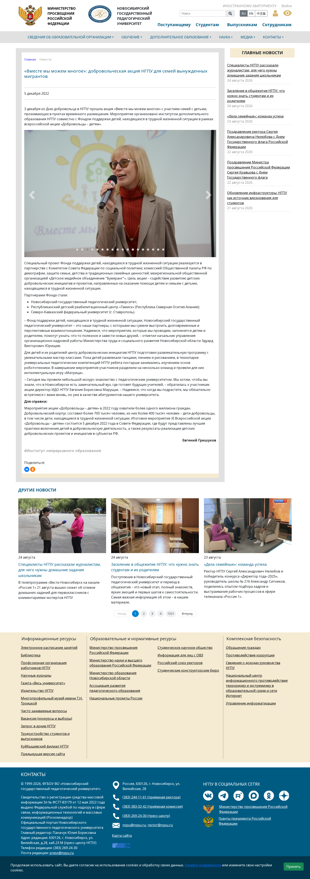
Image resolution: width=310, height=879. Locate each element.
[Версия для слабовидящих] (287, 12)
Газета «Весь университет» (43, 683)
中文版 (261, 13)
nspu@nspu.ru (134, 825)
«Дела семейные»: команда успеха (255, 116)
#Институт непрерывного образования (63, 450)
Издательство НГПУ (37, 690)
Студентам (207, 24)
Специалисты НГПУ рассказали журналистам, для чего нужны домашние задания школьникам (254, 70)
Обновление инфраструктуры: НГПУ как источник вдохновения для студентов (257, 197)
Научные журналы (36, 675)
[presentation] (31, 195)
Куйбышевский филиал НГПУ (45, 746)
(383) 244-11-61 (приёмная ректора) (152, 797)
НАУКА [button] (224, 37)
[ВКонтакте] (26, 469)
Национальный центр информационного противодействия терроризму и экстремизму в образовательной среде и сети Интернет (257, 685)
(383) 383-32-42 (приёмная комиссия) (153, 806)
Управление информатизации (251, 703)
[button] (77, 249)
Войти (287, 6)
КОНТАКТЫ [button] (272, 37)
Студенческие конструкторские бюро (188, 670)
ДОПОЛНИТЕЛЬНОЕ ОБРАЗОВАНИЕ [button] (179, 37)
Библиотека (30, 655)
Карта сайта (122, 835)
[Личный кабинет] (275, 13)
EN (251, 13)
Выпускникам (242, 24)
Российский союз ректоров (180, 662)
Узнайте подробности (203, 865)
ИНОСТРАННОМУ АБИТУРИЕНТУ (249, 6)
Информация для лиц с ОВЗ (180, 655)
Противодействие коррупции (250, 655)
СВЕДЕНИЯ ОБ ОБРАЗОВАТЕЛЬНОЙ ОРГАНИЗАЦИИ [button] (69, 37)
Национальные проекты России (115, 698)
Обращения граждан (243, 647)
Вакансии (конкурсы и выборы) (46, 718)
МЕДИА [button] (247, 37)
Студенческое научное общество (185, 647)
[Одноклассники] (32, 469)
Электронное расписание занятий (49, 647)
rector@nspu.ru (160, 825)
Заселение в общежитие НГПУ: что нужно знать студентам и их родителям (256, 95)
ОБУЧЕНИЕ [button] (130, 37)
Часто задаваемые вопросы (44, 711)
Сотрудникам (276, 24)
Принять (293, 866)
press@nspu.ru (62, 853)
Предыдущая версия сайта (43, 754)
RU (244, 13)
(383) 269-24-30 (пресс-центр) (146, 815)
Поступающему (174, 24)
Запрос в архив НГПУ (38, 726)
